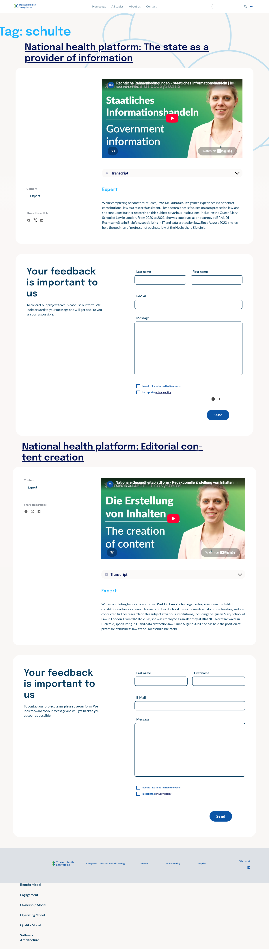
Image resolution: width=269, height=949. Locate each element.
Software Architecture (29, 937)
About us (135, 6)
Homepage (99, 6)
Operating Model (32, 915)
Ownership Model (33, 905)
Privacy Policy (173, 863)
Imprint (202, 863)
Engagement (29, 895)
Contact (151, 6)
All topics (117, 6)
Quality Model (30, 925)
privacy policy (163, 392)
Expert (35, 196)
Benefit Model (30, 885)
